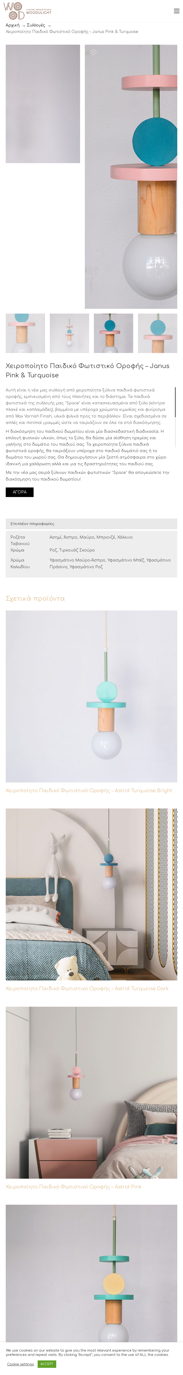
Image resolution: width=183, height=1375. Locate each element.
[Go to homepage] (27, 11)
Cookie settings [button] (20, 1364)
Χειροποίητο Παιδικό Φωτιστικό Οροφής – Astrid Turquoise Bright (89, 790)
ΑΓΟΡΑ (19, 492)
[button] (176, 11)
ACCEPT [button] (47, 1364)
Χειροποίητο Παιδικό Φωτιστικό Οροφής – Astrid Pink (74, 1187)
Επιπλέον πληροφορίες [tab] (32, 524)
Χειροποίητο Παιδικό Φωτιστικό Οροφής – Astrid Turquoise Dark (87, 988)
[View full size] (12, 52)
